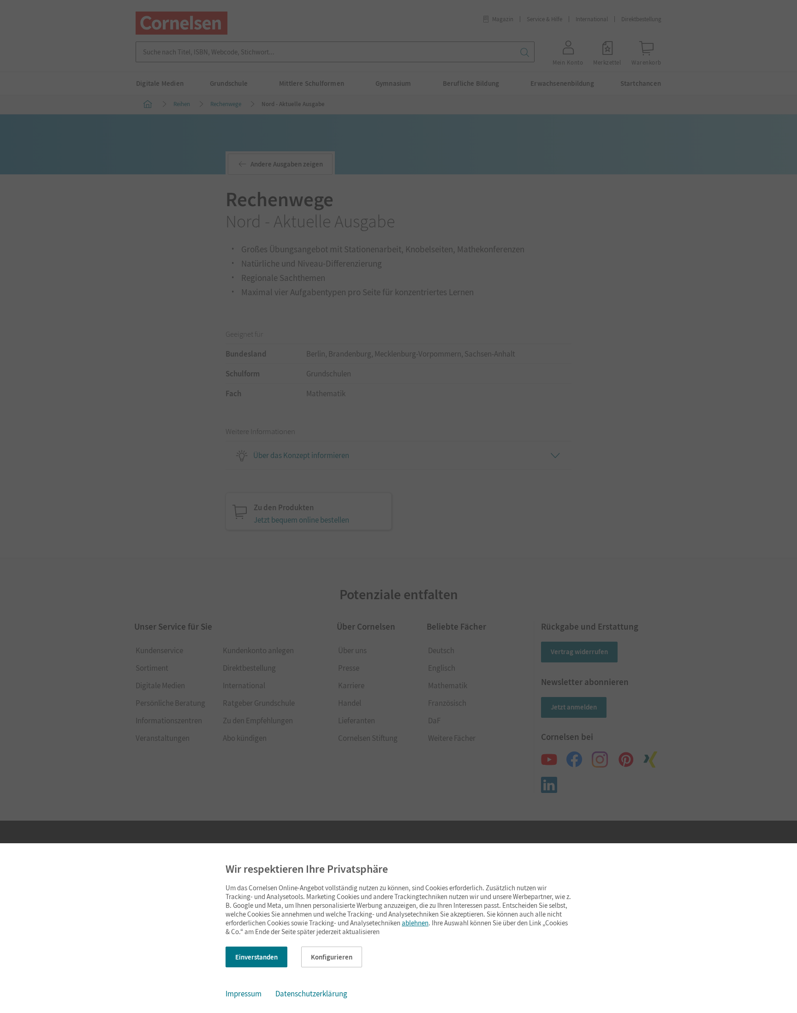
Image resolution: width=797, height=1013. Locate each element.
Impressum (244, 994)
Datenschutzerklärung (311, 994)
